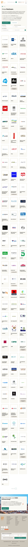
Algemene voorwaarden (15, 541)
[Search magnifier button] (16, 2)
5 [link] (14, 488)
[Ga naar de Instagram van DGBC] (4, 527)
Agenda (16, 519)
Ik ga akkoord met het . (8, 537)
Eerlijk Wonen (24, 520)
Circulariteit (8, 520)
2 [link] (12, 488)
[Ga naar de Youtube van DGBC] (7, 527)
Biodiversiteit (8, 522)
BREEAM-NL (23, 518)
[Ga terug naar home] (3, 2)
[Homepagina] (2, 6)
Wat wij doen (17, 522)
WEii (22, 519)
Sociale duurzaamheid (10, 518)
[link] (16, 489)
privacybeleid (11, 537)
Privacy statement (22, 541)
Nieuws (16, 518)
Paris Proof (8, 521)
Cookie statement (14, 543)
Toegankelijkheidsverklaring (7, 541)
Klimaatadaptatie (9, 519)
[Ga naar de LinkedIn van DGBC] (2, 527)
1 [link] (11, 488)
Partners (16, 520)
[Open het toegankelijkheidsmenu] (23, 2)
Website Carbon (6, 529)
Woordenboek (17, 521)
